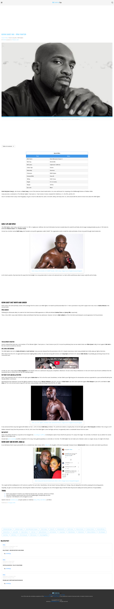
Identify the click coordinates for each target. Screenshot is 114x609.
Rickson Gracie (79, 529)
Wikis (7, 37)
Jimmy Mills (15, 532)
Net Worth (43, 499)
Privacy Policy (56, 596)
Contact (63, 595)
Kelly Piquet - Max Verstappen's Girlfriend (13, 550)
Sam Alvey (5, 535)
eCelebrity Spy (14, 499)
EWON (4, 39)
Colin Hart (33, 532)
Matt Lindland (24, 532)
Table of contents (7, 146)
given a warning (12, 439)
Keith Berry (13, 535)
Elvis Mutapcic (102, 532)
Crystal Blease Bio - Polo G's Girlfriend (12, 565)
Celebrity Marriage (7, 529)
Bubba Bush (81, 532)
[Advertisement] (57, 18)
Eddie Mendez (71, 532)
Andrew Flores (6, 532)
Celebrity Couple (19, 529)
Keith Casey (70, 529)
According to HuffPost (39, 434)
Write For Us (57, 595)
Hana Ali (52, 529)
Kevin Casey (44, 529)
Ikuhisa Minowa (101, 529)
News (35, 499)
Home (3, 37)
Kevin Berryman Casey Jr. (32, 529)
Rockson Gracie (90, 529)
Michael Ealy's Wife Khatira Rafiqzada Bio (13, 580)
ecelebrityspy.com (55, 601)
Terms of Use (47, 596)
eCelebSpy (8, 553)
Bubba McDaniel (42, 532)
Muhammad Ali (60, 529)
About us (51, 595)
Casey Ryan (62, 532)
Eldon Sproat (33, 535)
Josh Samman (53, 532)
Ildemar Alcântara (91, 532)
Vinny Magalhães (44, 535)
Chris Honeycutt (23, 535)
